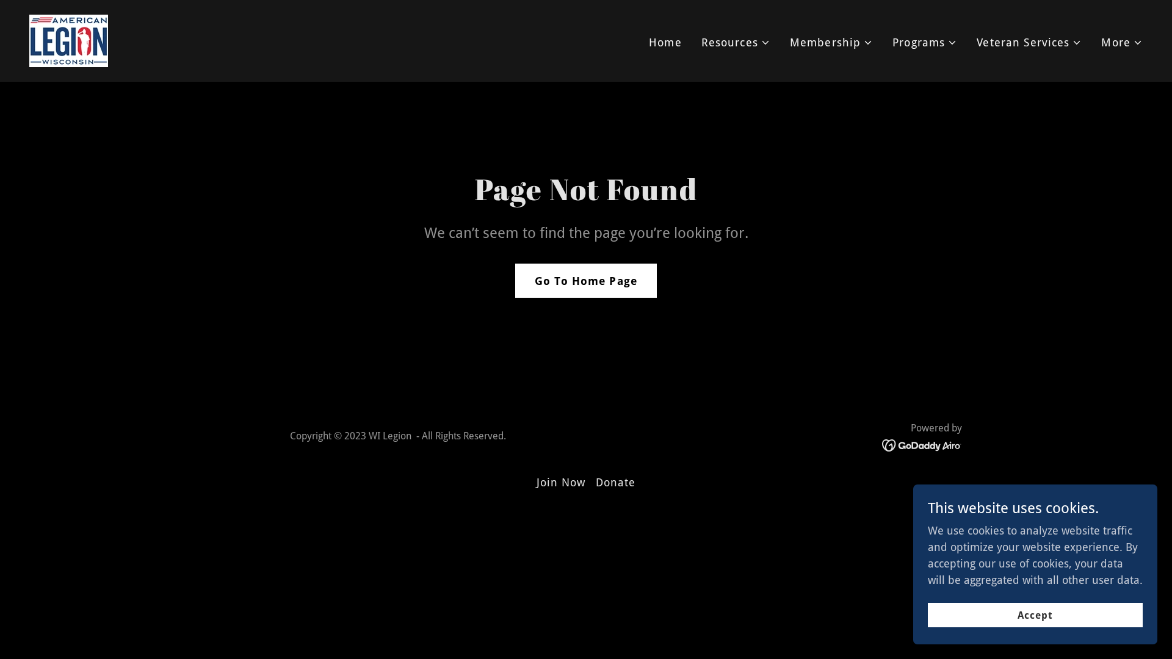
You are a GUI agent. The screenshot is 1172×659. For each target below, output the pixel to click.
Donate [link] (616, 482)
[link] (68, 40)
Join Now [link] (561, 482)
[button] (735, 42)
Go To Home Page (586, 281)
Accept (1035, 615)
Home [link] (665, 42)
